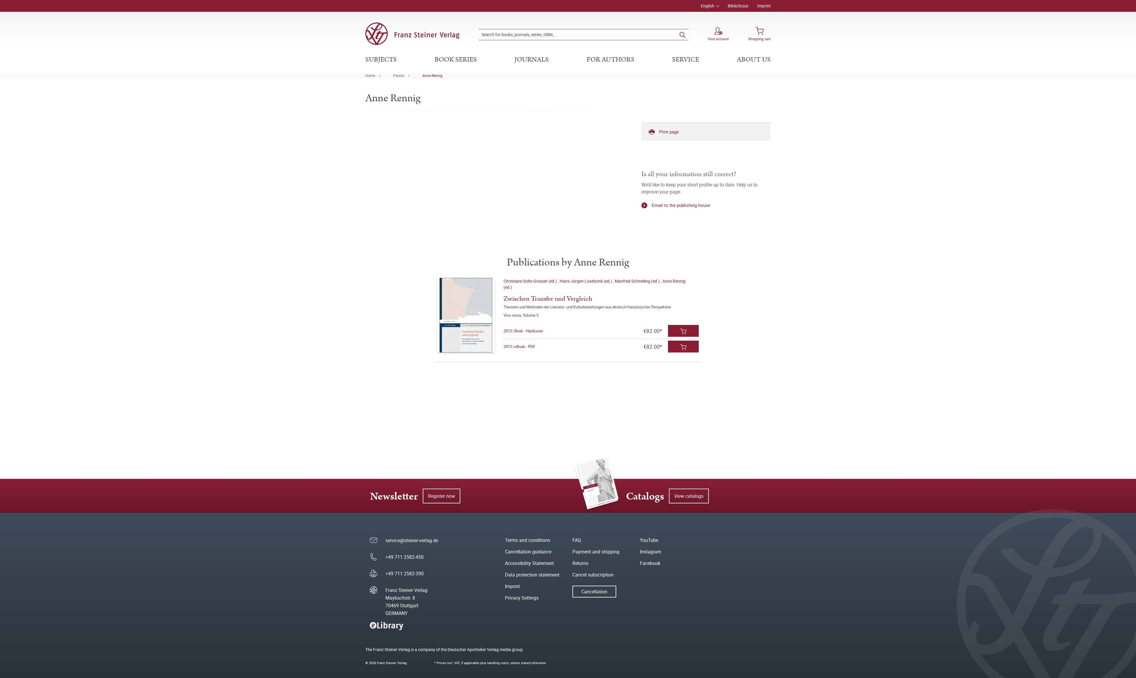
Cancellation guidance (528, 551)
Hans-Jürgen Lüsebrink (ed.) (586, 281)
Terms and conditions (527, 540)
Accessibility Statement (529, 563)
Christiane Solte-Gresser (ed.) (531, 281)
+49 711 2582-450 (404, 557)
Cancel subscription (593, 574)
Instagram (650, 551)
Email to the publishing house (681, 205)
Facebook (650, 563)
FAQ (576, 540)
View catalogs (688, 496)
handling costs (498, 663)
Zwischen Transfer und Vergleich (548, 299)
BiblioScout (738, 6)
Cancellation (594, 591)
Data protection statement (532, 574)
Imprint (764, 6)
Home (370, 75)
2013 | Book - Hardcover (523, 331)
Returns (580, 563)
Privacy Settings (522, 598)
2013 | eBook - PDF (519, 346)
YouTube (649, 540)
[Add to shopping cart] (683, 331)
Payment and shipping (595, 551)
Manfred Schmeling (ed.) (638, 281)
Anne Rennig (432, 75)
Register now (441, 496)
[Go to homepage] (412, 33)
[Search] (682, 34)
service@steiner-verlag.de (411, 540)
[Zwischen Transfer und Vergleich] (465, 315)
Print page (669, 132)
